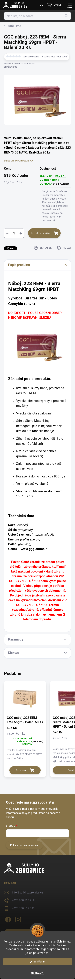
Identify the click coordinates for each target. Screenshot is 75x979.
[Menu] (70, 5)
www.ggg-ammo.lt (34, 549)
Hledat (65, 16)
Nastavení (37, 973)
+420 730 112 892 (23, 908)
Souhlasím (39, 961)
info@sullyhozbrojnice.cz (27, 892)
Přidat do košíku (41, 233)
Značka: (10, 67)
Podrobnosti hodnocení (54, 56)
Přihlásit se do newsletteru (24, 845)
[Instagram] (17, 918)
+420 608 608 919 (23, 900)
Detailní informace (16, 160)
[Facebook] (7, 918)
